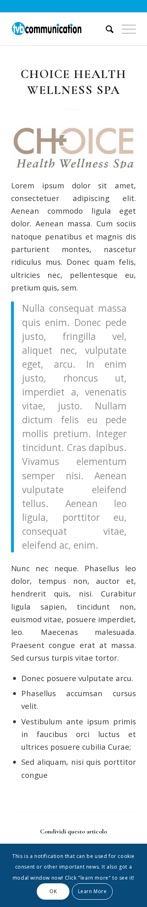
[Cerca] (106, 29)
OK (53, 891)
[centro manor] (73, 146)
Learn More (92, 891)
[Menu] (125, 29)
